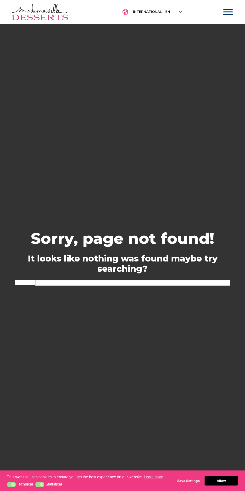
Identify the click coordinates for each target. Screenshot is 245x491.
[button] (11, 484)
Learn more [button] (153, 477)
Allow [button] (221, 481)
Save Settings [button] (188, 481)
